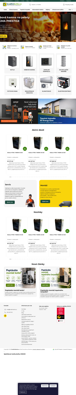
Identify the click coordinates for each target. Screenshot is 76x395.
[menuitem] (5, 10)
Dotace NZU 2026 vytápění (28, 333)
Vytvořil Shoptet (58, 349)
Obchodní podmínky (27, 314)
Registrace (69, 0)
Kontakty (17, 0)
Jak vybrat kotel (25, 326)
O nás (23, 0)
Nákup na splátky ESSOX (28, 324)
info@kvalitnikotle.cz (8, 0)
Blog (28, 0)
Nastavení (22, 392)
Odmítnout (45, 385)
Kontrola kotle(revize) (27, 344)
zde (35, 389)
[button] (3, 26)
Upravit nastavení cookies (39, 349)
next (71, 156)
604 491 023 (10, 312)
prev (5, 156)
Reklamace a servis (26, 319)
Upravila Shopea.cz (67, 349)
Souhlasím (53, 385)
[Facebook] (5, 315)
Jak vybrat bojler (25, 328)
